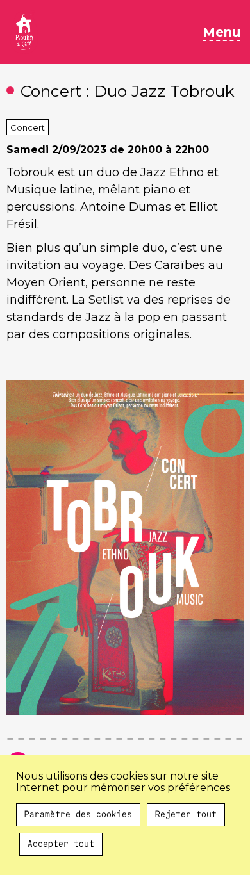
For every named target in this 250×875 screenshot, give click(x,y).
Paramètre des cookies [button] (78, 815)
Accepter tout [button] (61, 844)
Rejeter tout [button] (186, 815)
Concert (27, 127)
